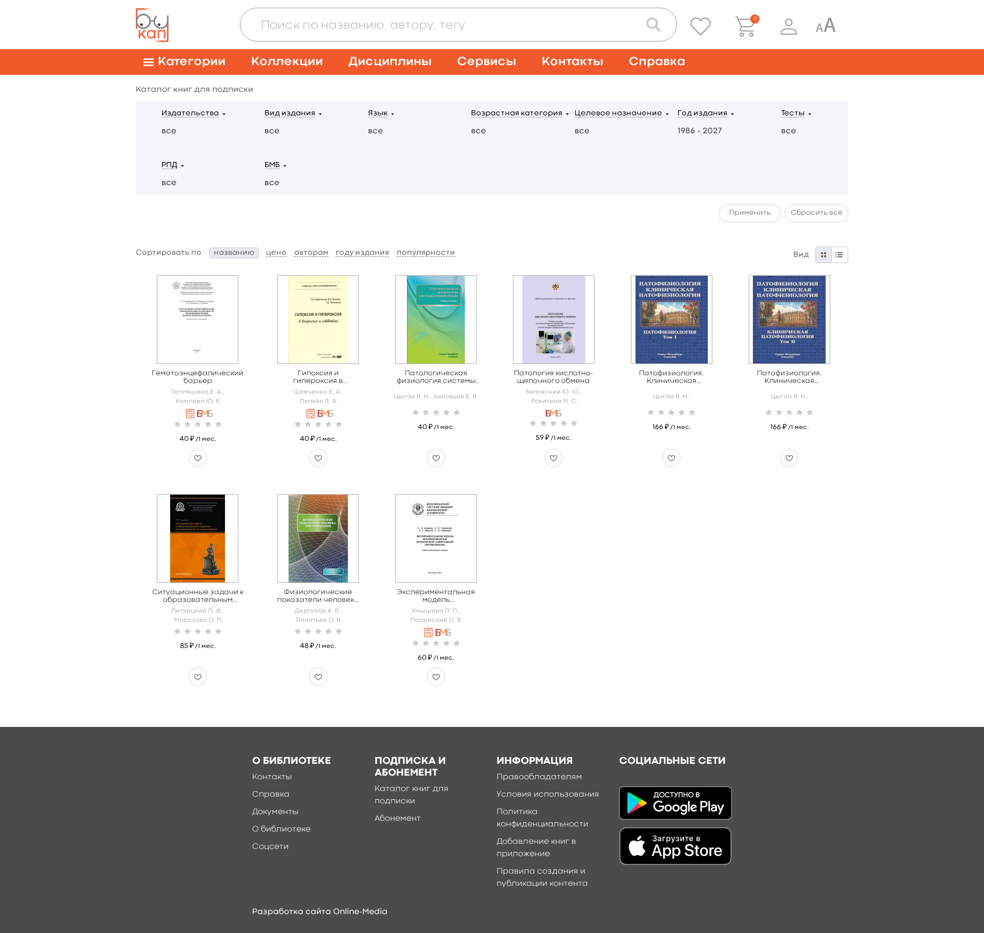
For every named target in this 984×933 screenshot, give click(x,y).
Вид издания (289, 113)
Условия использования (548, 794)
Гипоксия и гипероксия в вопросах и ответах (318, 377)
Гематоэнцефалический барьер (197, 377)
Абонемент (398, 818)
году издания (362, 253)
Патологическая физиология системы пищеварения (436, 377)
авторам (311, 253)
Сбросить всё (817, 213)
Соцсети (270, 846)
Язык (377, 113)
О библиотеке (281, 829)
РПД (169, 165)
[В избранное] (198, 458)
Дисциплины (390, 61)
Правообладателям (539, 777)
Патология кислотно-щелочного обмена (553, 377)
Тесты (793, 113)
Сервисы (486, 61)
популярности (426, 253)
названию (234, 253)
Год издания (702, 113)
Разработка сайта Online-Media (319, 912)
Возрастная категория (516, 113)
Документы (275, 812)
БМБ (272, 165)
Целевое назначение (618, 113)
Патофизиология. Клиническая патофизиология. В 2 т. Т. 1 (671, 377)
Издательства (190, 113)
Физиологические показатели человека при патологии (318, 596)
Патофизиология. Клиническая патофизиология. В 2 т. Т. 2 (789, 377)
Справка (657, 61)
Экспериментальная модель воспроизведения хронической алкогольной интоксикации (436, 596)
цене (276, 253)
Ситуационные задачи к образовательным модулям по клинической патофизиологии (197, 596)
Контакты (572, 61)
